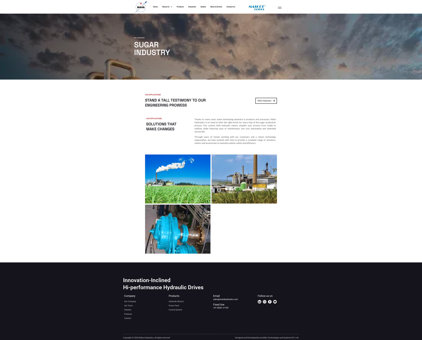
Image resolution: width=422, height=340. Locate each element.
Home (155, 7)
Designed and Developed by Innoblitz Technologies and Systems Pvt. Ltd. (267, 337)
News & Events (216, 7)
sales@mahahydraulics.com (225, 299)
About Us (165, 7)
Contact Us (230, 7)
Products (180, 7)
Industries (192, 7)
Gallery (203, 7)
